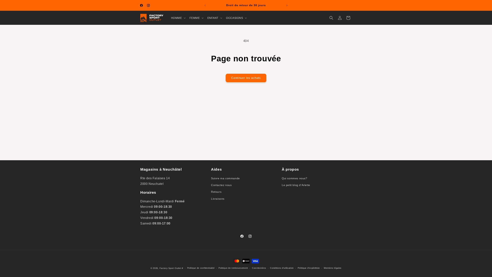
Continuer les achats (246, 77)
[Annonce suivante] (287, 5)
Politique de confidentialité (201, 268)
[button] (178, 18)
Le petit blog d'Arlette (296, 185)
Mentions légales (333, 268)
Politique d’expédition (309, 268)
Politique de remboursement (233, 268)
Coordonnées (259, 268)
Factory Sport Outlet (170, 268)
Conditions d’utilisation (282, 268)
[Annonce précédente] (205, 5)
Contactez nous (221, 185)
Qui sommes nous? (294, 178)
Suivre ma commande (225, 178)
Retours (216, 191)
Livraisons (217, 198)
